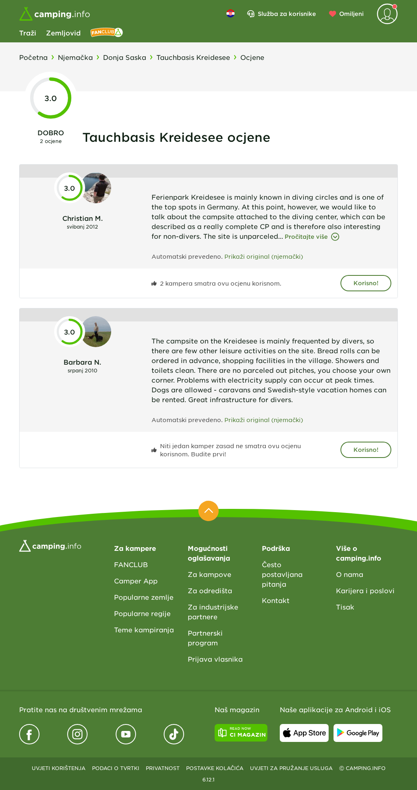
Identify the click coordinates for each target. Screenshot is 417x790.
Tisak (345, 607)
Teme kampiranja (144, 629)
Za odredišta (210, 590)
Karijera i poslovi (365, 590)
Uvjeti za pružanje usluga (291, 768)
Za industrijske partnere (213, 612)
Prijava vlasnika (215, 659)
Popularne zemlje (143, 597)
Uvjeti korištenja (59, 768)
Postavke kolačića (215, 768)
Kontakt (276, 600)
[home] (50, 545)
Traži (27, 33)
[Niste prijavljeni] (387, 13)
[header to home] (54, 14)
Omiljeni (351, 13)
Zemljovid (63, 33)
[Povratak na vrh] (208, 511)
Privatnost (163, 768)
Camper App (136, 581)
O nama (349, 574)
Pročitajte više (306, 236)
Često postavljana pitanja (282, 574)
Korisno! (365, 282)
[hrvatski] (230, 13)
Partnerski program (205, 638)
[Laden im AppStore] (304, 733)
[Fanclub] (106, 32)
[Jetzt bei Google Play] (358, 733)
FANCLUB (131, 564)
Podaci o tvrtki (115, 768)
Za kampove (209, 574)
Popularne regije (142, 613)
